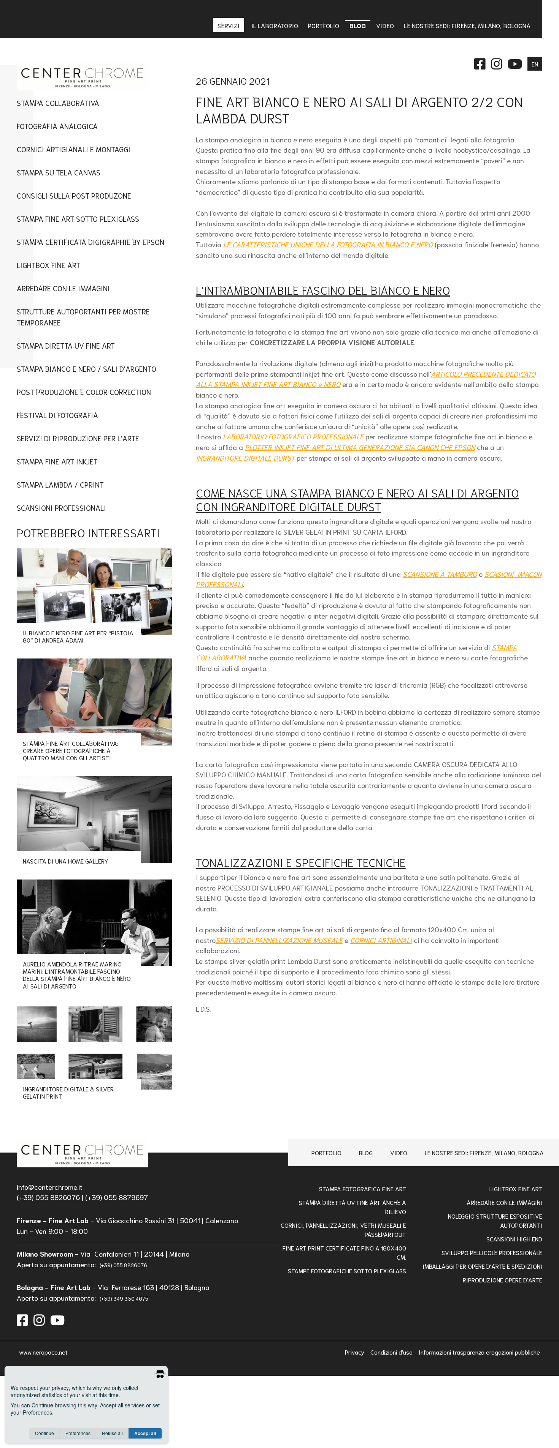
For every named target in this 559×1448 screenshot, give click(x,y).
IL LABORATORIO (275, 25)
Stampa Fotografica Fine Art (362, 1188)
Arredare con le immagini (63, 288)
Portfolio (326, 1152)
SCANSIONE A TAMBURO (440, 573)
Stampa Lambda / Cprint (60, 484)
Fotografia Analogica (57, 126)
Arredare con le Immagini (504, 1202)
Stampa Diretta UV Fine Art (66, 345)
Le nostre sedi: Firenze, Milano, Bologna (484, 1152)
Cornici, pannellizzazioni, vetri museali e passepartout (343, 1229)
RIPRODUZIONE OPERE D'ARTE (502, 1280)
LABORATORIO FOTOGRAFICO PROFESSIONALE (292, 436)
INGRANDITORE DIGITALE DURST (245, 457)
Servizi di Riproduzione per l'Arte (78, 438)
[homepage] (82, 1152)
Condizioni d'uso (392, 1352)
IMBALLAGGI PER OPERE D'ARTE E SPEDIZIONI (482, 1266)
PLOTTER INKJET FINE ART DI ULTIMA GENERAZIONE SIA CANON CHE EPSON (360, 447)
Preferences (78, 1433)
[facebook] (22, 1319)
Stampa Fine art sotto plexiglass (78, 218)
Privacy (355, 1352)
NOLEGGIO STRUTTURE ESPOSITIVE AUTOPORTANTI (495, 1220)
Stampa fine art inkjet (57, 461)
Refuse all (112, 1433)
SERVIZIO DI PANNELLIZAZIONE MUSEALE (279, 939)
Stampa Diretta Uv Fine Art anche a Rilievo (352, 1206)
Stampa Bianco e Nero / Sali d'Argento (86, 368)
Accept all (145, 1433)
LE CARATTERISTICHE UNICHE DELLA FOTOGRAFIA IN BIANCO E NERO (328, 244)
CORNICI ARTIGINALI (381, 939)
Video (399, 1152)
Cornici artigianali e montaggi (73, 149)
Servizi (229, 25)
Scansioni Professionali (61, 507)
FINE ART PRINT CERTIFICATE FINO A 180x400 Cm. (344, 1252)
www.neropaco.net (43, 1352)
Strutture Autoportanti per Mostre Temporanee (83, 316)
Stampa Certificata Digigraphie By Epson (90, 241)
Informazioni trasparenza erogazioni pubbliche (479, 1352)
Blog (365, 1152)
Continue (44, 1433)
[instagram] (39, 1319)
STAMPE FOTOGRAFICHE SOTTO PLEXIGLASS (347, 1270)
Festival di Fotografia (57, 415)
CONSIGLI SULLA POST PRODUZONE (74, 195)
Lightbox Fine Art (48, 265)
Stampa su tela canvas (58, 172)
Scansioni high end (514, 1239)
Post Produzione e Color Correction (84, 391)
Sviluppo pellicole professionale (491, 1252)
